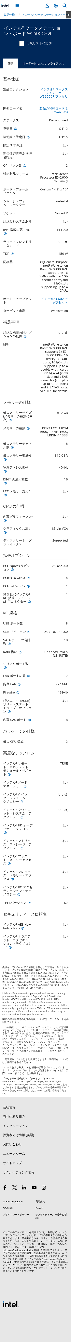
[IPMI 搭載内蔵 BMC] (5, 233)
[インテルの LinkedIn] (24, 1188)
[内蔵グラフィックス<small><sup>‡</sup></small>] (5, 520)
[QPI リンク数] (24, 165)
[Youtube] (34, 1188)
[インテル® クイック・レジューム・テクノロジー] (22, 801)
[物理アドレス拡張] (5, 471)
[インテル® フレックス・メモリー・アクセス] (12, 879)
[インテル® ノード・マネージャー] (25, 786)
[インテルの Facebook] (4, 1188)
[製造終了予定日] (28, 137)
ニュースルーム (14, 1154)
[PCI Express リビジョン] (12, 569)
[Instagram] (43, 1188)
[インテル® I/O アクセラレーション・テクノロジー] (19, 894)
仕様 (10, 63)
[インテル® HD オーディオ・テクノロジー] (5, 832)
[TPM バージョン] (29, 902)
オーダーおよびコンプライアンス (43, 63)
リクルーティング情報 (19, 1172)
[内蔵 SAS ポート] (29, 719)
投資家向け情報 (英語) (18, 1135)
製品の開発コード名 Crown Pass (53, 110)
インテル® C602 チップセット (54, 301)
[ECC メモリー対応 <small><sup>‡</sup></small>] (5, 495)
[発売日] (15, 128)
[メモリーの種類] (28, 428)
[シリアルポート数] (5, 667)
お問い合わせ (12, 1144)
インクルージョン (15, 1126)
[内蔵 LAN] (19, 684)
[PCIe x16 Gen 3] (28, 577)
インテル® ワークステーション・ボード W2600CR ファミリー (53, 94)
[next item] (68, 14)
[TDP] (12, 253)
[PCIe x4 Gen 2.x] (28, 586)
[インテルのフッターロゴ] (11, 1304)
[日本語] (56, 5)
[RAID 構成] (20, 652)
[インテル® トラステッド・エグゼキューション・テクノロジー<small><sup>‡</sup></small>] (10, 947)
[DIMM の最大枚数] (5, 483)
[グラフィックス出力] (5, 532)
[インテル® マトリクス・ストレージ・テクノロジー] (22, 848)
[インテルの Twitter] (14, 1188)
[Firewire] (18, 692)
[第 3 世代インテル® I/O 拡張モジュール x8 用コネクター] (29, 601)
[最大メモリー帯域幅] (5, 459)
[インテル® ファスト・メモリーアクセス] (9, 863)
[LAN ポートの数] (28, 675)
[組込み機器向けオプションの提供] (25, 336)
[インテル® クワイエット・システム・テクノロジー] (22, 817)
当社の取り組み (14, 1117)
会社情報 (9, 1107)
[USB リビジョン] (29, 631)
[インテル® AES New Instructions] (23, 928)
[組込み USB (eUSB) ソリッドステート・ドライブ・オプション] (9, 711)
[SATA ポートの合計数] (9, 643)
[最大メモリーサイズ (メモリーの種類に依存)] (10, 420)
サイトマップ (12, 1163)
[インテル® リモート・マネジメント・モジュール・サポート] (9, 774)
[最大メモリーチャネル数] (12, 447)
